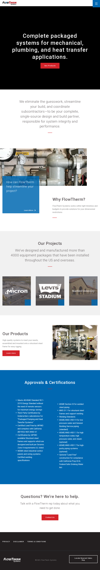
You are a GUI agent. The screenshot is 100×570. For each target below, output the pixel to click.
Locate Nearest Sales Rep (83, 559)
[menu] (96, 3)
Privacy (6, 541)
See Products (50, 66)
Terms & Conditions (36, 541)
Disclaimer (18, 541)
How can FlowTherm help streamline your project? (20, 195)
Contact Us (50, 517)
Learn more (11, 353)
